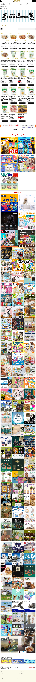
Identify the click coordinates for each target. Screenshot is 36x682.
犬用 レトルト (4, 25)
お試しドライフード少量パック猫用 (6, 657)
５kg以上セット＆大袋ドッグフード (6, 658)
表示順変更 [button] (20, 29)
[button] (1, 1)
